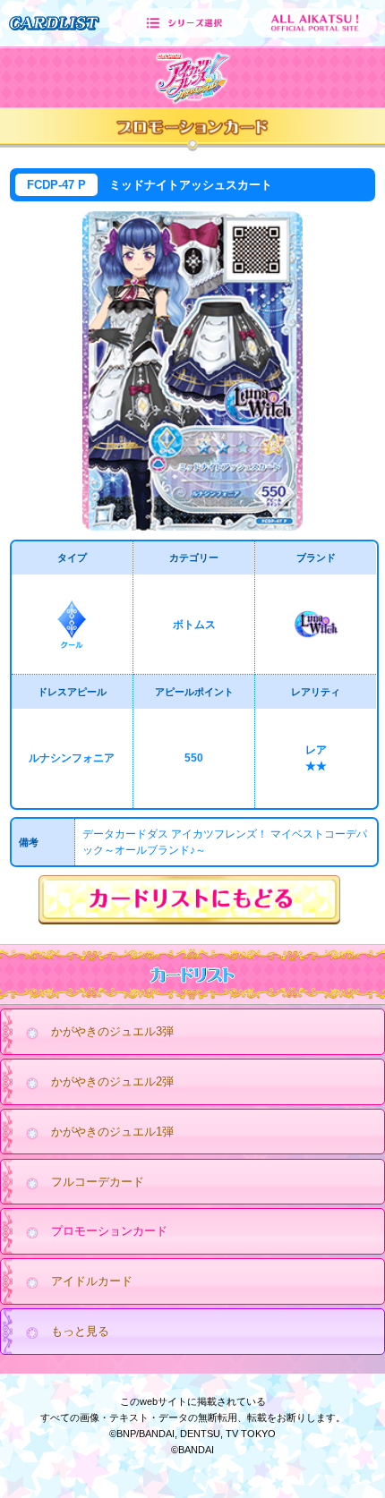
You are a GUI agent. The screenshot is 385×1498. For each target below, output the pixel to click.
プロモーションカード (109, 1231)
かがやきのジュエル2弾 (112, 1081)
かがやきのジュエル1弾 (112, 1131)
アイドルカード (92, 1281)
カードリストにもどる (192, 900)
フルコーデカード (97, 1181)
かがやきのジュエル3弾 (112, 1031)
